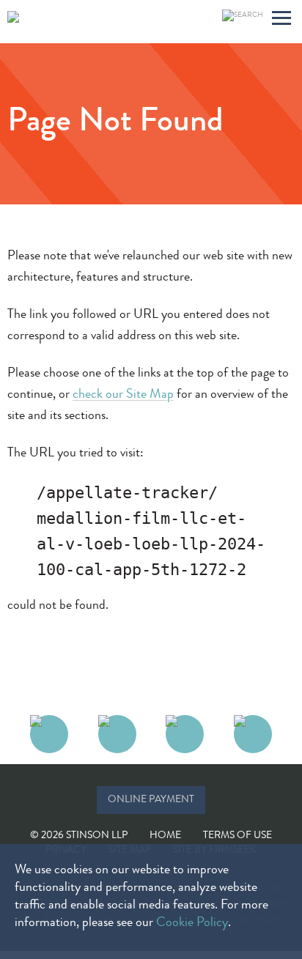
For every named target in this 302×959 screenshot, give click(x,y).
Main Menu (281, 20)
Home (165, 836)
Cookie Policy (192, 923)
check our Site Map (123, 394)
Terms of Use (237, 836)
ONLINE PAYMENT (151, 800)
